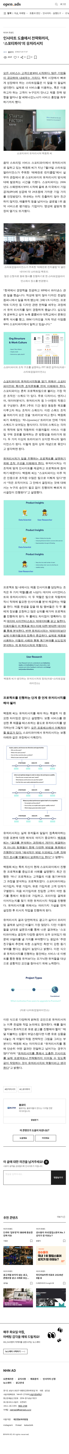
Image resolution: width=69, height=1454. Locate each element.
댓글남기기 (58, 1177)
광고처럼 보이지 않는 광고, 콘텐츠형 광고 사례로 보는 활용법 (15, 1277)
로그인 (63, 4)
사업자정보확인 (35, 1394)
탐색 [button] (9, 13)
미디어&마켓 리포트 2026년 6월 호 (49, 1276)
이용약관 (7, 1419)
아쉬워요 (45, 1138)
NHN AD (9, 1370)
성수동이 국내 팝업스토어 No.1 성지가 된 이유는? (50, 1234)
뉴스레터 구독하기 (13, 1351)
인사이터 (47, 13)
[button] (61, 1217)
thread (18, 1425)
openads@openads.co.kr (20, 1410)
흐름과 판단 (35, 13)
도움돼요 (23, 1138)
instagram (8, 1425)
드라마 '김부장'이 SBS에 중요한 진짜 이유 (18, 1234)
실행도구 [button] (57, 13)
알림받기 (34, 1120)
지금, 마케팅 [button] (19, 13)
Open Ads (12, 4)
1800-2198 (22, 1406)
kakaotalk (28, 1425)
